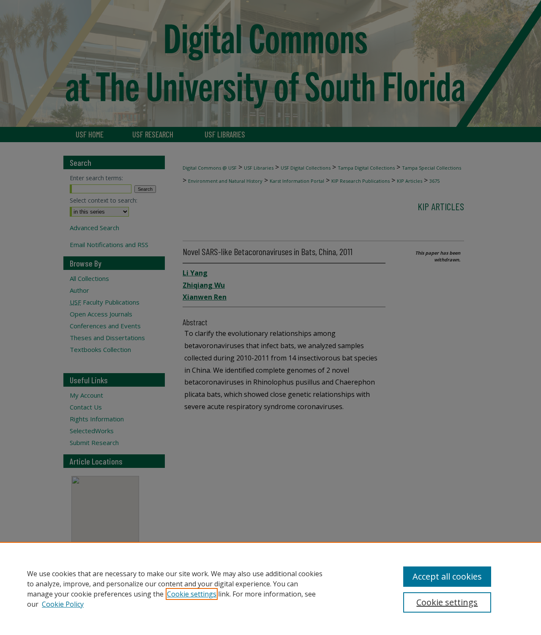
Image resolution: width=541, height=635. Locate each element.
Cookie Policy (63, 604)
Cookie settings (191, 594)
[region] (270, 588)
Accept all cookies (447, 576)
